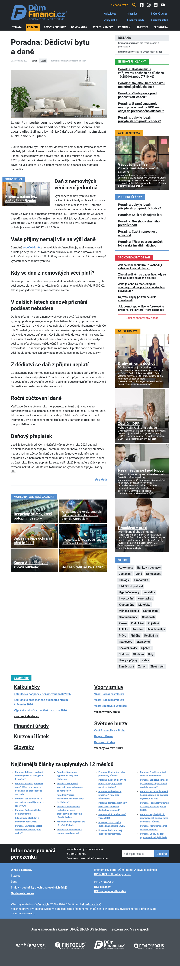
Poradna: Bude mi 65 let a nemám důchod (28, 812)
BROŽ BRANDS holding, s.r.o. (112, 874)
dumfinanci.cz (91, 904)
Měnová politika (129, 610)
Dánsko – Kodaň (104, 742)
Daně (43, 60)
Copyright (43, 904)
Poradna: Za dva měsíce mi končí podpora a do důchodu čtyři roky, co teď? (154, 795)
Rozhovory (125, 641)
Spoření (146, 648)
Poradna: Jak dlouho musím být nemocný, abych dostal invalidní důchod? (154, 783)
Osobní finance (128, 617)
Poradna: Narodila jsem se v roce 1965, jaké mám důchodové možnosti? (112, 806)
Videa (145, 660)
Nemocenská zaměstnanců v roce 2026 (112, 816)
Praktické (21, 678)
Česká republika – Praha (110, 730)
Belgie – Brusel (103, 736)
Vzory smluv (110, 20)
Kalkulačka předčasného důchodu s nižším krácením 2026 (41, 702)
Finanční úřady (135, 20)
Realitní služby (125, 51)
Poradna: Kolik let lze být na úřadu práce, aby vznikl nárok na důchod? (112, 783)
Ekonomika (161, 27)
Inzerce (15, 875)
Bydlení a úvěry (102, 27)
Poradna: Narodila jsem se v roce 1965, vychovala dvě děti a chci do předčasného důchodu (29, 789)
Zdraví (142, 666)
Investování (126, 598)
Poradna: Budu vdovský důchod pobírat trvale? (110, 832)
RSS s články (102, 887)
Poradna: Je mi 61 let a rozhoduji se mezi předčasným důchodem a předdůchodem (69, 812)
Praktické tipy (156, 629)
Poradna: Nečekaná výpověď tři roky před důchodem (67, 776)
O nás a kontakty (21, 869)
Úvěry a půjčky (128, 660)
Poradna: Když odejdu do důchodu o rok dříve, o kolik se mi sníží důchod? (154, 818)
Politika (123, 629)
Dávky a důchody (55, 27)
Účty (151, 654)
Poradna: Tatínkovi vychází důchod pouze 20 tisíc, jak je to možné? (29, 776)
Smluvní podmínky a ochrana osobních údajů (39, 887)
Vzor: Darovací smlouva (109, 694)
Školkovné (143, 641)
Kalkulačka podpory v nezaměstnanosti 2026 (42, 694)
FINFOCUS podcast (131, 586)
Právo (122, 635)
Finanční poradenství (128, 43)
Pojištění (153, 623)
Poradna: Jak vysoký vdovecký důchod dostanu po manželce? (70, 787)
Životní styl (157, 666)
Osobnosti (148, 617)
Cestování (125, 573)
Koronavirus (145, 598)
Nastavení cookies (22, 893)
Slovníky (132, 13)
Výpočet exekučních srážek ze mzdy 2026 (40, 710)
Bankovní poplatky (149, 567)
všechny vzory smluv (107, 712)
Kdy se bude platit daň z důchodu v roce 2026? (27, 820)
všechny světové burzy (108, 748)
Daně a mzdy (79, 27)
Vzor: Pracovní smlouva (109, 700)
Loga (14, 881)
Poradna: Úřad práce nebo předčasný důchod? (111, 774)
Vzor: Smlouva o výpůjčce (110, 706)
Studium (138, 654)
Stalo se (124, 654)
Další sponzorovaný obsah (142, 318)
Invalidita (149, 592)
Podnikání (124, 27)
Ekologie (124, 580)
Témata (17, 27)
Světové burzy (159, 13)
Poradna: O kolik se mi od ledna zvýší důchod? (153, 774)
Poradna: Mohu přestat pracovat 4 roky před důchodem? (109, 795)
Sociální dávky (128, 648)
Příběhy (135, 635)
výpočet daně (31, 247)
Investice (142, 27)
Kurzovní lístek (159, 20)
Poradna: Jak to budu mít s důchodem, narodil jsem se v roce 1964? (29, 802)
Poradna (33, 27)
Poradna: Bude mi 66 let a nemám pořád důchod (69, 831)
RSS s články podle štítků (110, 891)
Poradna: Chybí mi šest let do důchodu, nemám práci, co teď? (28, 829)
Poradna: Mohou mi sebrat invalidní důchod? (153, 828)
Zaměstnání (126, 666)
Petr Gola (101, 479)
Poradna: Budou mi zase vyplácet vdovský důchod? (153, 835)
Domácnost (153, 573)
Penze (123, 623)
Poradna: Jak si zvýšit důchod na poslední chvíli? (111, 824)
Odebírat (161, 853)
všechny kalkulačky (26, 716)
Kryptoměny (126, 604)
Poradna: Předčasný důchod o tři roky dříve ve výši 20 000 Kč (154, 806)
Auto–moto (126, 567)
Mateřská (144, 604)
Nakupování (150, 610)
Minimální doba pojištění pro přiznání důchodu (71, 823)
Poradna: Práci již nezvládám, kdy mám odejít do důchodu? (70, 798)
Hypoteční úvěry (129, 592)
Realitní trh (151, 635)
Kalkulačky (110, 13)
